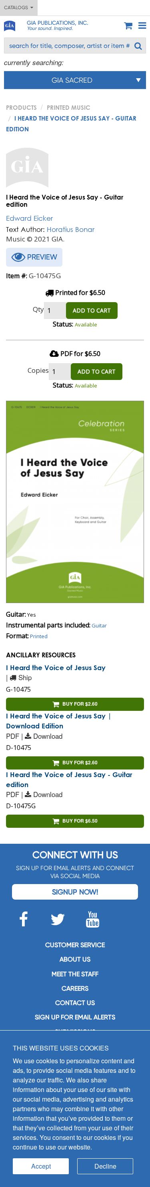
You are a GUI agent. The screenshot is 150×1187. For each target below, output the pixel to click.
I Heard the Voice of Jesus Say (56, 667)
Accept (41, 1166)
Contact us (75, 1003)
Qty (38, 309)
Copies (38, 370)
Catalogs (17, 7)
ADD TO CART (92, 310)
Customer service (75, 945)
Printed (39, 636)
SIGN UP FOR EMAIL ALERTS (75, 1017)
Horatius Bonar (70, 229)
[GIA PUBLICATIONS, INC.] (9, 25)
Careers (75, 988)
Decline (105, 1166)
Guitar (99, 625)
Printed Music (68, 107)
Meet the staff (75, 974)
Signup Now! (75, 892)
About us (75, 959)
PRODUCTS (21, 107)
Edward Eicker (29, 218)
